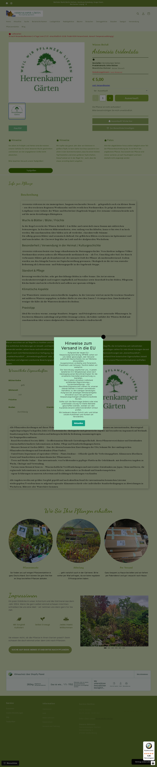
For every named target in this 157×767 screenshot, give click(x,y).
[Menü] (153, 742)
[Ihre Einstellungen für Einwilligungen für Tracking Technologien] (153, 763)
